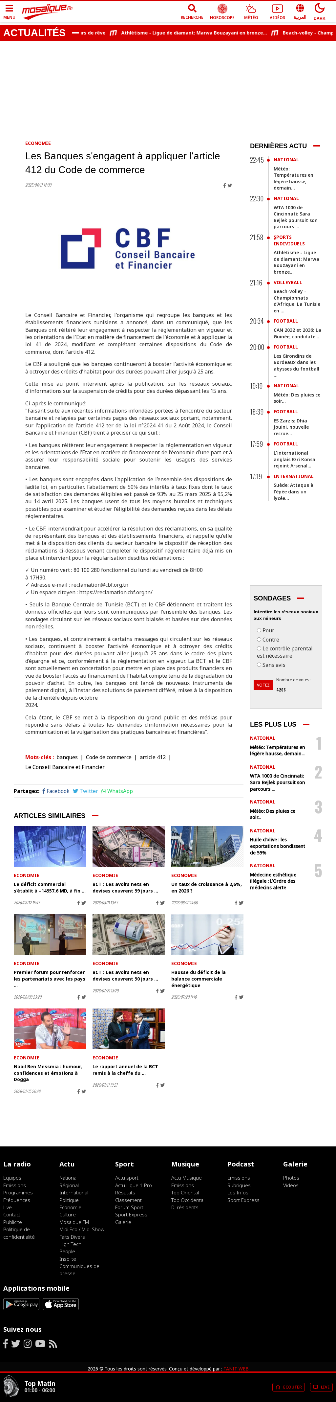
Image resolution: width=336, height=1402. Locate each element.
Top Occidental (187, 1200)
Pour (268, 630)
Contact (11, 1214)
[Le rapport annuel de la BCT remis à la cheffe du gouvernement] (129, 1028)
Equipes (12, 1177)
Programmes (18, 1192)
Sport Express (131, 1214)
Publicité (12, 1222)
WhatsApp (120, 791)
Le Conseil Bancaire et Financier (65, 767)
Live (7, 1207)
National (286, 159)
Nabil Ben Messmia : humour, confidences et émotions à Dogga (48, 1072)
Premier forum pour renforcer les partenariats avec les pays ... (49, 978)
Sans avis (273, 664)
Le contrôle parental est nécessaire (285, 652)
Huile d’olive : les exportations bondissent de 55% (277, 845)
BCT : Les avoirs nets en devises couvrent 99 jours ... (125, 887)
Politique (69, 1200)
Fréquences (16, 1200)
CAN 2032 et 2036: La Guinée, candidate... (297, 333)
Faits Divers (72, 1236)
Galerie (123, 1222)
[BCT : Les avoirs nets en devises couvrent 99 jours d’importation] (129, 846)
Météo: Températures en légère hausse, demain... (293, 178)
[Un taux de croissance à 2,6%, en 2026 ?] (207, 846)
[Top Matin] (11, 1395)
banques (67, 757)
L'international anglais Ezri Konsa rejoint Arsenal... (294, 459)
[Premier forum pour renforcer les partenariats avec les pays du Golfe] (50, 934)
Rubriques (239, 1185)
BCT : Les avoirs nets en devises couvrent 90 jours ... (125, 975)
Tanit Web (236, 1369)
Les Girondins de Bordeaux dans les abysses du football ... (296, 365)
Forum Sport (129, 1207)
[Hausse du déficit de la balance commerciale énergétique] (207, 934)
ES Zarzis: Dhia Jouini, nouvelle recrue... (291, 427)
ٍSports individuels (289, 240)
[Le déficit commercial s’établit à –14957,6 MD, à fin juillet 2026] (50, 846)
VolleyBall (288, 282)
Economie (38, 143)
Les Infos (237, 1192)
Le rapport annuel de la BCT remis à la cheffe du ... (125, 1069)
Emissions (14, 1185)
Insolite (67, 1258)
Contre (270, 639)
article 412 (153, 757)
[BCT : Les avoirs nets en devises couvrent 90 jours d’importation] (129, 934)
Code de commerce (109, 757)
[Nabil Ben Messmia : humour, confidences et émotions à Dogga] (50, 1028)
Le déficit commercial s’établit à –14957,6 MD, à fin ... (50, 887)
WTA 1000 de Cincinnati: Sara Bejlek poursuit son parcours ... (296, 217)
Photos (291, 1177)
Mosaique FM (74, 1222)
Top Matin (39, 1383)
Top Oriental (185, 1192)
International (294, 476)
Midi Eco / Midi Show (81, 1229)
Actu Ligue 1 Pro (133, 1185)
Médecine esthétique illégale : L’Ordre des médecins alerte (273, 881)
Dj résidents (185, 1207)
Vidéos (291, 1185)
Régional (69, 1185)
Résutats (125, 1192)
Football (286, 321)
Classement (128, 1200)
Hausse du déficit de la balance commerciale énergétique (198, 978)
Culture (67, 1214)
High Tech (70, 1244)
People (67, 1251)
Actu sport (126, 1177)
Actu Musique (186, 1177)
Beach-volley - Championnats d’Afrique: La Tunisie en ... (297, 301)
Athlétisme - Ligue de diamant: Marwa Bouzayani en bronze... (180, 33)
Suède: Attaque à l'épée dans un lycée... (293, 491)
